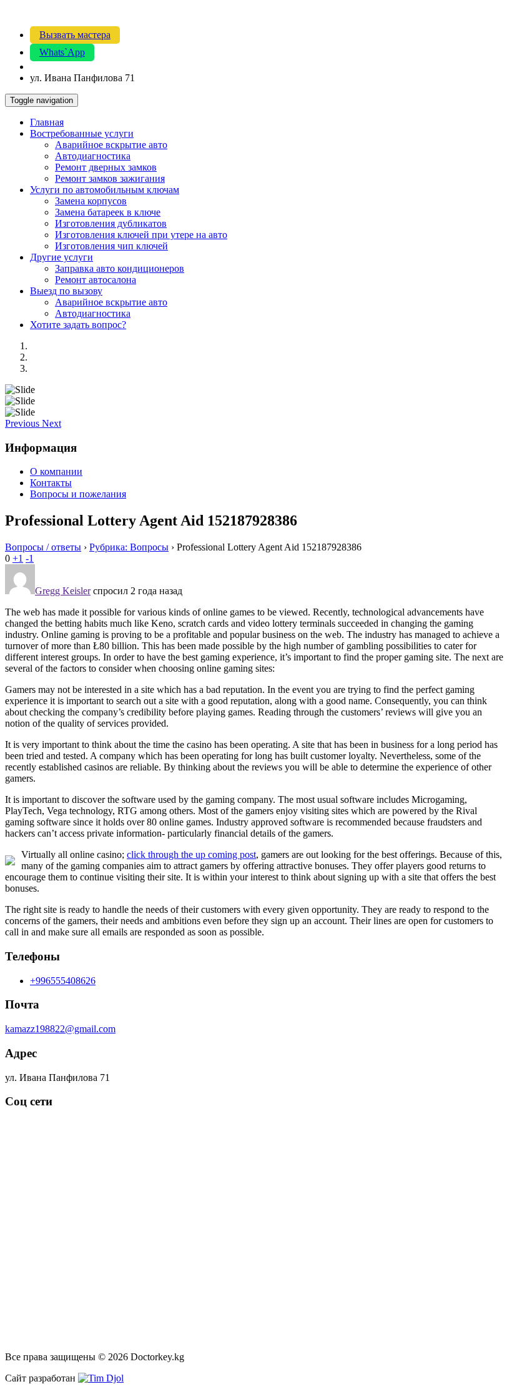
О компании (56, 471)
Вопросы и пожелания (78, 494)
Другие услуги (61, 257)
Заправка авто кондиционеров (119, 268)
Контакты (51, 482)
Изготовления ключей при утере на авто (141, 234)
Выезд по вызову (66, 291)
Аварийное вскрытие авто (111, 144)
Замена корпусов (91, 201)
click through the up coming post (191, 854)
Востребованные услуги (82, 133)
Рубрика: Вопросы (129, 547)
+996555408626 (63, 980)
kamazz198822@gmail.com (60, 1028)
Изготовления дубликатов (111, 223)
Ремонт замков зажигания (110, 178)
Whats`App (62, 52)
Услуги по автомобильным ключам (104, 189)
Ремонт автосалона (95, 279)
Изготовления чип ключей (111, 246)
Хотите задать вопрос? (78, 324)
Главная (47, 122)
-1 (30, 558)
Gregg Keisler (63, 590)
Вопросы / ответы (43, 547)
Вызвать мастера (75, 34)
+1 (17, 558)
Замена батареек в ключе (107, 212)
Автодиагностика (92, 156)
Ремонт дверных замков (106, 167)
